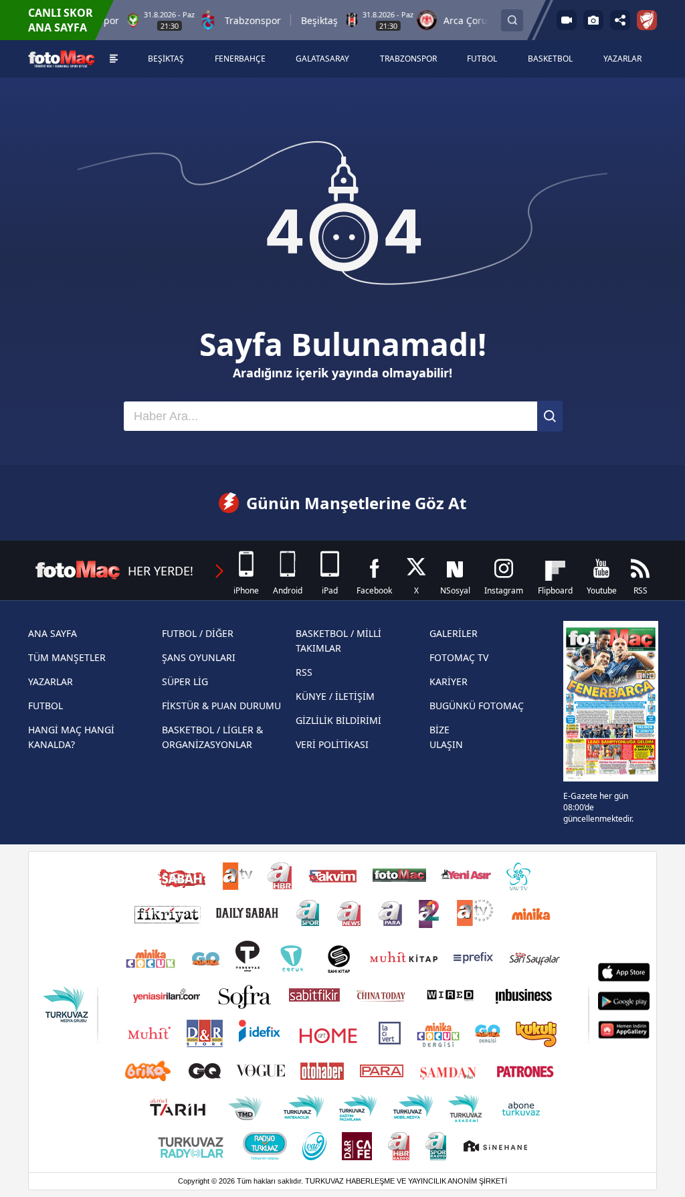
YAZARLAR (50, 681)
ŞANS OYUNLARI (198, 657)
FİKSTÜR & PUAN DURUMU (221, 705)
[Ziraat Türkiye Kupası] (647, 20)
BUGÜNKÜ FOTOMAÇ (476, 705)
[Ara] (550, 416)
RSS (304, 672)
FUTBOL (45, 705)
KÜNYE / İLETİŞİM (335, 696)
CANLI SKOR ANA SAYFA (60, 20)
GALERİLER (453, 633)
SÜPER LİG (185, 681)
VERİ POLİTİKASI (332, 744)
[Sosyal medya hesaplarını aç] (620, 20)
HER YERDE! (160, 571)
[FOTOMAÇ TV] (567, 20)
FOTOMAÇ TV (458, 657)
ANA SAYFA (52, 633)
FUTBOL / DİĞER (197, 633)
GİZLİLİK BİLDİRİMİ (338, 720)
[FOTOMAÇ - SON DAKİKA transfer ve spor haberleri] (61, 58)
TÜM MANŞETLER (67, 657)
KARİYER (448, 681)
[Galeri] (593, 20)
